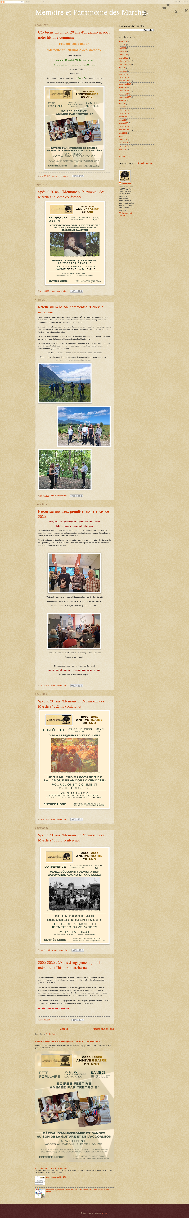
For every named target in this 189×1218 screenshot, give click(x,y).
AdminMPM (126, 183)
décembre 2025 (124, 61)
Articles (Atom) (51, 1034)
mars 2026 (123, 51)
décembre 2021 (124, 126)
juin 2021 (122, 136)
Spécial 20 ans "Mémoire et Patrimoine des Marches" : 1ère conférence (71, 837)
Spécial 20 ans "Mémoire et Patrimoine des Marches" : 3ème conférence (71, 194)
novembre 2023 (124, 91)
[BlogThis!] (75, 176)
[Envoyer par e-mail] (73, 176)
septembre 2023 (125, 97)
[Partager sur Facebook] (80, 176)
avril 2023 (122, 107)
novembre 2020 (124, 146)
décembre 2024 (124, 77)
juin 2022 (122, 120)
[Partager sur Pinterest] (82, 176)
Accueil (64, 1029)
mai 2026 (122, 48)
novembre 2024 (124, 81)
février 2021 (123, 140)
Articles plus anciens (103, 1029)
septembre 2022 (125, 117)
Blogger (104, 1213)
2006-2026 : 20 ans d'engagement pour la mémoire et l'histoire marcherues (69, 965)
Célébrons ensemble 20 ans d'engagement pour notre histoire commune (74, 34)
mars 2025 (123, 71)
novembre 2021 (124, 130)
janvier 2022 (123, 123)
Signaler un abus (145, 163)
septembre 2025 (125, 64)
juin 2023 (122, 104)
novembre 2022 (124, 113)
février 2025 (123, 74)
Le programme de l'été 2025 (56, 1177)
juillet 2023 (123, 100)
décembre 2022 (124, 110)
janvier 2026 (123, 58)
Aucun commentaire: (60, 176)
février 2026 (123, 55)
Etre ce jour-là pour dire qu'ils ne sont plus (51, 1168)
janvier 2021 (123, 143)
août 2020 (122, 149)
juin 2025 (122, 68)
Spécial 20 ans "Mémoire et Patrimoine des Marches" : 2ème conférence (71, 703)
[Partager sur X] (77, 176)
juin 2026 (122, 45)
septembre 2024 (125, 84)
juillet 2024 (123, 87)
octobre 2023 (124, 94)
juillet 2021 (123, 133)
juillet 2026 (123, 42)
